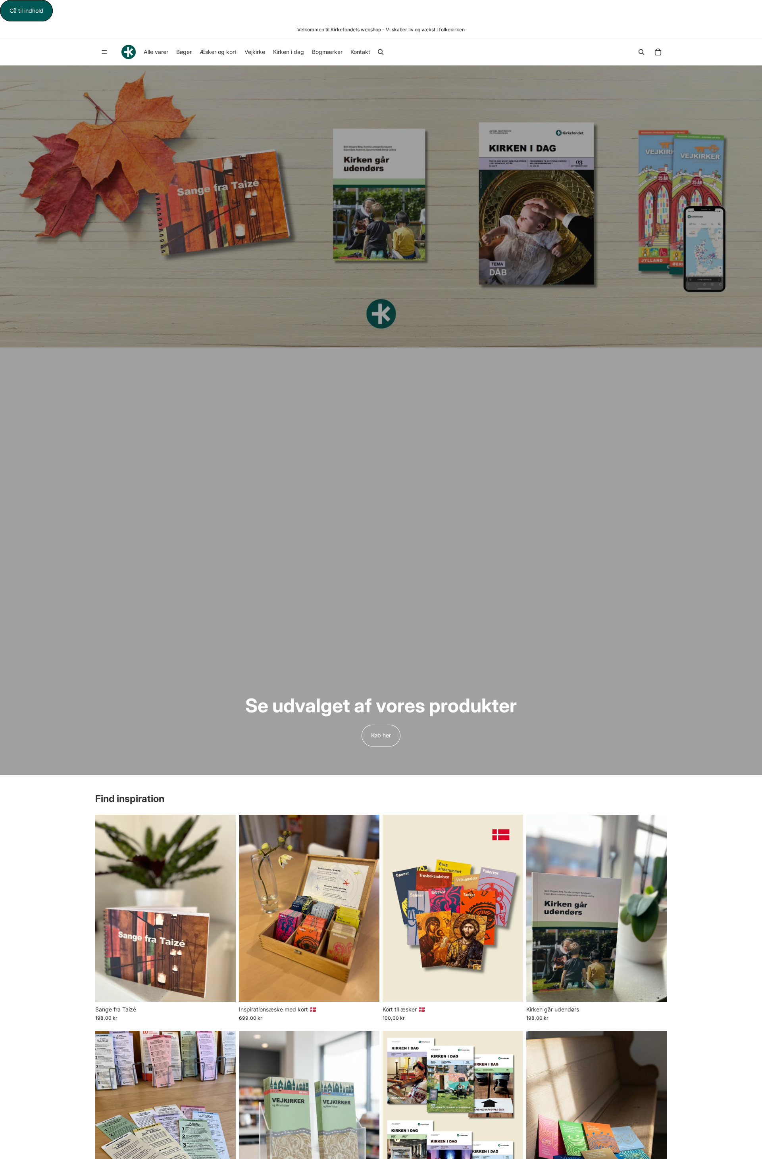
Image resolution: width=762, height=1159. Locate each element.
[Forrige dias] (107, 908)
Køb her (381, 735)
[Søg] (380, 52)
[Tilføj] (223, 989)
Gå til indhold (26, 10)
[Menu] (104, 52)
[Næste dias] (224, 908)
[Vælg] (367, 989)
